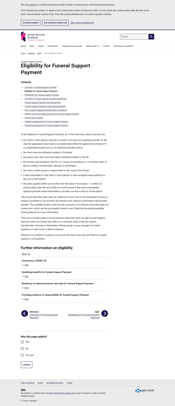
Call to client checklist (34, 118)
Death (39, 53)
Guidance (31, 53)
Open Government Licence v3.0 (62, 393)
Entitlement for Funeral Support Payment (42, 95)
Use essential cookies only (55, 23)
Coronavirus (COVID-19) (34, 260)
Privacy (40, 383)
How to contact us (27, 383)
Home (23, 53)
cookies (33, 4)
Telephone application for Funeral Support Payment (46, 121)
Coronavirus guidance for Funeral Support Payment (46, 125)
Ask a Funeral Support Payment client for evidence (46, 110)
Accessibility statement (54, 383)
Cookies (69, 383)
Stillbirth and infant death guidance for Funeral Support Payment (52, 114)
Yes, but (29, 355)
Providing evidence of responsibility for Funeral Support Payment (55, 295)
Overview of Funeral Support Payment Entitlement (45, 99)
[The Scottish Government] (144, 390)
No (27, 348)
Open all (26, 254)
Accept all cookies (30, 23)
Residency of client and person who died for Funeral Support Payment (57, 283)
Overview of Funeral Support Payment (40, 87)
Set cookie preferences (82, 22)
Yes (27, 342)
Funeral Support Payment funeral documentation (45, 106)
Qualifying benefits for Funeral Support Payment (46, 272)
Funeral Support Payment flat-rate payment (43, 102)
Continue (26, 365)
